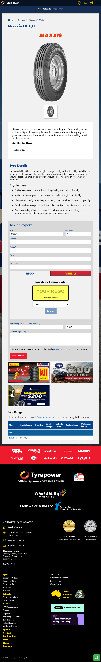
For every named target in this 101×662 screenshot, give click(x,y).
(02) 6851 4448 (16, 540)
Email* (12, 255)
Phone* (13, 247)
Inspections (7, 613)
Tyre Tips (6, 590)
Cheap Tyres (55, 584)
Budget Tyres (55, 581)
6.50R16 (13, 438)
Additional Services (11, 626)
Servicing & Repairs (11, 616)
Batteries (6, 610)
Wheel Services (9, 623)
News (6, 643)
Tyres (5, 574)
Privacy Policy (58, 349)
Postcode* (14, 263)
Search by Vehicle (10, 578)
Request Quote (18, 356)
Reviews (7, 646)
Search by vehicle (45, 417)
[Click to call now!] (79, 3)
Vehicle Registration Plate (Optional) (25, 323)
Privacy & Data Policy (17, 658)
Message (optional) (18, 331)
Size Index (54, 574)
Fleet (5, 639)
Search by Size (9, 581)
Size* (12, 230)
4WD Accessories (10, 607)
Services (7, 603)
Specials (7, 629)
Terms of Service (75, 349)
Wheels (7, 594)
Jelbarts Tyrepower (52, 8)
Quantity (69, 230)
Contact (7, 632)
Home (13, 20)
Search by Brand (10, 584)
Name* (13, 238)
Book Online (9, 636)
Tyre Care (7, 587)
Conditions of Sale (32, 658)
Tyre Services (8, 620)
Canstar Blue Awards (59, 577)
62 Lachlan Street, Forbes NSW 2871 (20, 534)
